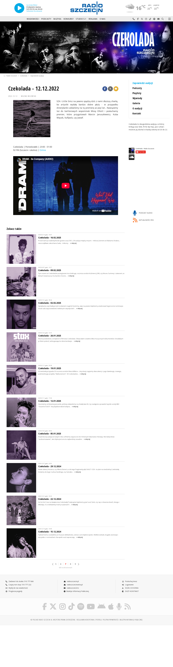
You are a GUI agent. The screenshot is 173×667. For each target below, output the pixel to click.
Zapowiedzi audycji (37, 76)
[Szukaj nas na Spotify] (81, 603)
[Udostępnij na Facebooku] (104, 88)
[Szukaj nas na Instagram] (62, 603)
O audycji (137, 108)
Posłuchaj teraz (131, 581)
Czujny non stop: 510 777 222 (19, 585)
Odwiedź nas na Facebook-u (138, 19)
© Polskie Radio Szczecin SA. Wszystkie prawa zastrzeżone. (53, 620)
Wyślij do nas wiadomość (158, 19)
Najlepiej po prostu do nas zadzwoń (134, 19)
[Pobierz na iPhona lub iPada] (111, 603)
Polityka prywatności (111, 620)
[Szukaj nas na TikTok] (71, 603)
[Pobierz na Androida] (101, 603)
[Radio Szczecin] (86, 8)
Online (43, 150)
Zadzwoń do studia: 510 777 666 (21, 581)
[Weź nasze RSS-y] (127, 603)
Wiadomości (33, 19)
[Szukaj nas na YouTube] (91, 603)
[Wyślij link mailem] (116, 88)
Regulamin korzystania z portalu (89, 620)
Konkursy (69, 19)
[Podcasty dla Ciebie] (119, 603)
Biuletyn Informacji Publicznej (77, 591)
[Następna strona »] (78, 564)
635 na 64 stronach (65, 568)
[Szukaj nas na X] (53, 603)
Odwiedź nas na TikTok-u (150, 19)
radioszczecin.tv (72, 588)
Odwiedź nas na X (142, 19)
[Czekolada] (86, 47)
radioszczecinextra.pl (74, 585)
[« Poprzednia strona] (53, 564)
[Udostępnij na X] (110, 88)
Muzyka (57, 19)
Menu (169, 19)
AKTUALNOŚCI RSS (146, 220)
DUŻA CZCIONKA (131, 588)
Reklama (93, 19)
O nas (102, 19)
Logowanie (129, 585)
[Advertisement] (23, 644)
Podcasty (46, 19)
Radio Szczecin (11, 76)
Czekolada (23, 76)
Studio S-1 (81, 19)
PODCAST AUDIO (145, 213)
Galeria (136, 103)
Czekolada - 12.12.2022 (33, 88)
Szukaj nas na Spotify (154, 19)
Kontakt (137, 113)
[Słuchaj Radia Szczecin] (19, 8)
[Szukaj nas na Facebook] (44, 603)
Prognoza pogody (15, 591)
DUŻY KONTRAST (132, 591)
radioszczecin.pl (72, 581)
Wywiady (137, 98)
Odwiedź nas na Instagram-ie (146, 19)
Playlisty (137, 93)
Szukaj (163, 19)
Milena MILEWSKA (28, 96)
